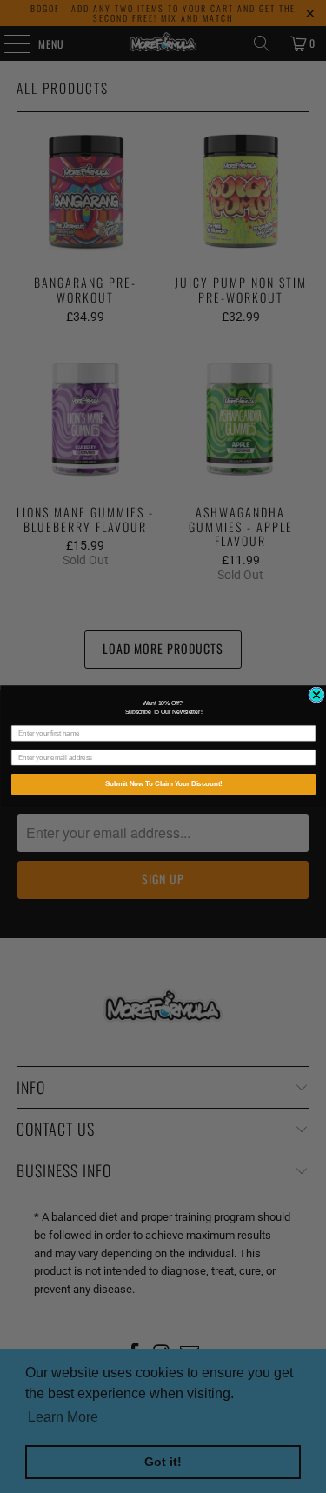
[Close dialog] (316, 695)
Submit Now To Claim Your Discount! (163, 784)
